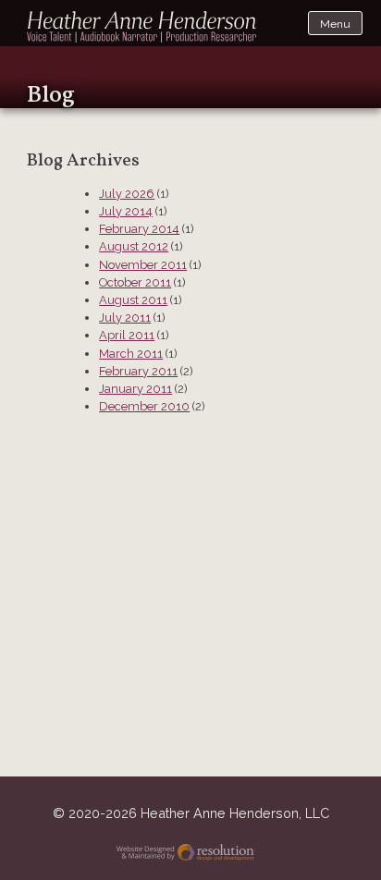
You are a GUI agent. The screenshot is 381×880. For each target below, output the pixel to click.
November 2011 (143, 265)
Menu (335, 24)
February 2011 (138, 371)
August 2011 (133, 300)
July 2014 (126, 211)
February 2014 (139, 229)
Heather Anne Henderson (142, 27)
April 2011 (126, 335)
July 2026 (126, 194)
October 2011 (135, 282)
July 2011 (125, 317)
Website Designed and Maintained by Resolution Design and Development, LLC (191, 854)
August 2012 (133, 246)
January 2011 (135, 389)
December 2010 (144, 406)
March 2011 (131, 354)
